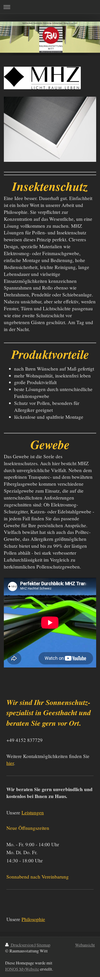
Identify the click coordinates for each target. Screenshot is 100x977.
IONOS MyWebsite (22, 969)
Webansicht (85, 945)
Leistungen (33, 812)
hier (10, 763)
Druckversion (22, 945)
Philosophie (33, 919)
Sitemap (43, 945)
